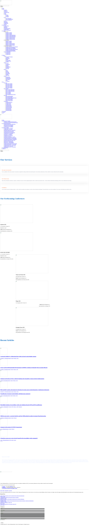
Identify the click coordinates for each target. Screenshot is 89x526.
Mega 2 (5, 62)
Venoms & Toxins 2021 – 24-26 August (10, 145)
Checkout (3, 112)
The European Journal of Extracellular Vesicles (11, 122)
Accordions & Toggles (9, 56)
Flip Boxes (7, 67)
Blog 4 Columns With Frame (10, 91)
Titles (7, 80)
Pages (3, 9)
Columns (7, 61)
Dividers (7, 65)
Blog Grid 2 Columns (9, 83)
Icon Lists (7, 68)
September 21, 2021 (3, 391)
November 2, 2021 (3, 369)
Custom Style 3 (8, 54)
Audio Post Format (8, 106)
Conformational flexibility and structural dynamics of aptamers (9, 497)
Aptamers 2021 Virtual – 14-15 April (9, 136)
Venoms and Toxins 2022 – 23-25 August (10, 144)
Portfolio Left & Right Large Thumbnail (12, 46)
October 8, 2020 (2, 406)
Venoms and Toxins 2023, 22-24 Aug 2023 (10, 143)
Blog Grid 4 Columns (9, 85)
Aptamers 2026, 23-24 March (8, 128)
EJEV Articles (9, 406)
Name (2, 508)
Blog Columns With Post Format (10, 94)
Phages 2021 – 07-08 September (9, 142)
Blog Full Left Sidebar (9, 99)
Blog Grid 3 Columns (9, 84)
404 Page (5, 24)
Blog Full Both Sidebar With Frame (11, 97)
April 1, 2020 (2, 440)
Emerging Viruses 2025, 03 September (9, 130)
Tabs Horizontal (8, 78)
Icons (7, 70)
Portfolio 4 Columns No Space (10, 39)
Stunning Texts (8, 77)
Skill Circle (7, 75)
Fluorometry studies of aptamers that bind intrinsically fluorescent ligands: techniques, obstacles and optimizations (17, 500)
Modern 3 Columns (9, 41)
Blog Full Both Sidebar (9, 100)
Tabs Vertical (8, 79)
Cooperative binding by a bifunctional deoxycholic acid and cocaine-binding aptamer (18, 356)
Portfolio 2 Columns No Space (10, 37)
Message (2, 513)
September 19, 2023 (3, 498)
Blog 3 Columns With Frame (10, 90)
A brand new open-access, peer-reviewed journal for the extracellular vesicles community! (19, 438)
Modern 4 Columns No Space (10, 45)
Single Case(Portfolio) (7, 51)
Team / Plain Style (8, 18)
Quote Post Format (8, 109)
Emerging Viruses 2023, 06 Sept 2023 (9, 140)
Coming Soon (6, 23)
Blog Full (5, 95)
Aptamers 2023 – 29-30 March (8, 133)
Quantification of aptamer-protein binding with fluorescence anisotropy (15, 393)
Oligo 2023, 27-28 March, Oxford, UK (6, 502)
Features (3, 55)
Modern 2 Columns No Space (10, 43)
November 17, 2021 (3, 358)
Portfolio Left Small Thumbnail (10, 50)
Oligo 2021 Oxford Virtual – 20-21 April (10, 137)
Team (5, 17)
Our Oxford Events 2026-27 (6, 123)
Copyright (10, 490)
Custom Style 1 (8, 52)
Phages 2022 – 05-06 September (9, 141)
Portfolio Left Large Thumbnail (10, 47)
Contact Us (4, 148)
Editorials (7, 440)
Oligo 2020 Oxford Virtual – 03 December (10, 139)
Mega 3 (5, 69)
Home (3, 8)
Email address (3, 510)
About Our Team (6, 12)
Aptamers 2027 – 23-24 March (8, 126)
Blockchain (5, 27)
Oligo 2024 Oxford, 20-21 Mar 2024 (9, 132)
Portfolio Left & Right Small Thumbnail (12, 49)
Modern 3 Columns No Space (10, 44)
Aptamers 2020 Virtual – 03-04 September (10, 138)
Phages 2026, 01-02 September (8, 125)
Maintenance (6, 22)
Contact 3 (7, 16)
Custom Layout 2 (8, 103)
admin (7, 358)
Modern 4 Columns (9, 42)
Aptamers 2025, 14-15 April (8, 129)
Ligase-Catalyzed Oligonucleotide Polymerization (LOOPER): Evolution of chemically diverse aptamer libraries (23, 367)
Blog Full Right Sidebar (9, 96)
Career (5, 13)
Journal (12, 358)
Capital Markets (6, 25)
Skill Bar (7, 74)
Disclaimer (6, 490)
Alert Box (7, 57)
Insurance (5, 26)
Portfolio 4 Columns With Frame (10, 36)
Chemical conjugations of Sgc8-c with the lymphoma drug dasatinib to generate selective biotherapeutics (22, 378)
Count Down (8, 64)
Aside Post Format (8, 105)
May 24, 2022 (2, 503)
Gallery (5, 20)
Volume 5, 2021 (16, 358)
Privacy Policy (2, 490)
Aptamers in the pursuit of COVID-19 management (11, 427)
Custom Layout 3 (8, 104)
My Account (4, 111)
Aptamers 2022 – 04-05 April (8, 135)
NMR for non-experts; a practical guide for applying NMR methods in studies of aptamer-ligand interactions (23, 416)
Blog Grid (5, 82)
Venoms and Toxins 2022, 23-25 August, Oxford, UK (8, 504)
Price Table (5, 21)
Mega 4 (5, 76)
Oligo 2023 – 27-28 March (8, 134)
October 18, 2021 (3, 380)
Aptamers (9, 358)
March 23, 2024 (2, 496)
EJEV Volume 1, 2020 (14, 406)
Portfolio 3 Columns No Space (10, 38)
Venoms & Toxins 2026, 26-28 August (9, 124)
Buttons (7, 59)
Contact (5, 14)
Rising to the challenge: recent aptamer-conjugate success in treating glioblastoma (12, 499)
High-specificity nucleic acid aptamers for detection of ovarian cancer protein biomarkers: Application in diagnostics (24, 389)
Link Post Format (8, 108)
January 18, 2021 (2, 395)
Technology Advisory (7, 28)
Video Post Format (8, 110)
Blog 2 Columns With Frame (10, 89)
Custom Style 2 (8, 53)
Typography (8, 81)
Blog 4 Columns (8, 93)
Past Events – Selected (5, 127)
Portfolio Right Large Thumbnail (11, 48)
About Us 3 (6, 11)
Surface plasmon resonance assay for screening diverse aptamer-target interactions (12, 495)
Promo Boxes (8, 73)
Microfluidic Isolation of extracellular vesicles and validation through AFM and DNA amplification (21, 404)
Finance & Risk (6, 29)
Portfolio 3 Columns (9, 33)
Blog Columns (6, 88)
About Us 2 (6, 10)
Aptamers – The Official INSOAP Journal (10, 121)
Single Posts (6, 101)
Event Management (5, 147)
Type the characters (4, 518)
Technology (20, 406)
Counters (7, 63)
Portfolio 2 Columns (9, 32)
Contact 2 (7, 15)
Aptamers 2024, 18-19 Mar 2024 (9, 131)
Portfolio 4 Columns (9, 34)
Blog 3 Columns (8, 92)
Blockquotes (8, 58)
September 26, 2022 (3, 501)
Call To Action (8, 60)
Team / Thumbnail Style (9, 19)
